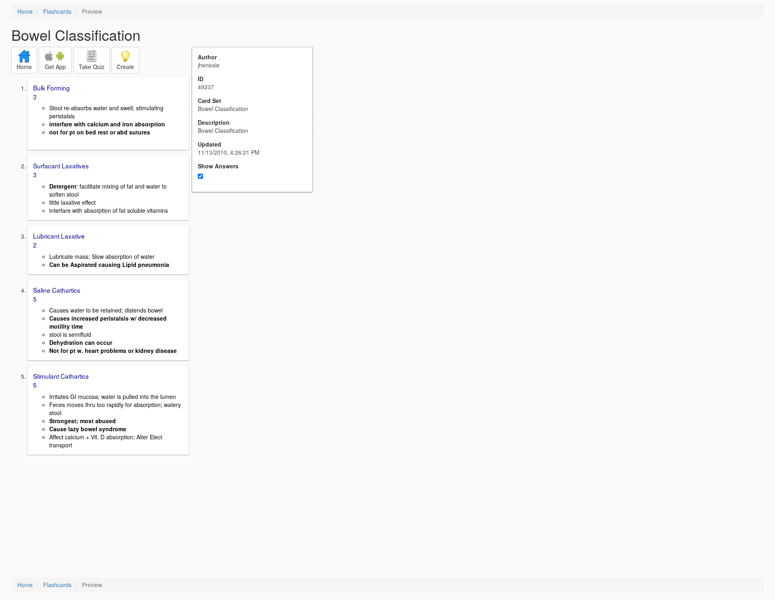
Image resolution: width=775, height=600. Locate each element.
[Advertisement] (257, 271)
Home (25, 11)
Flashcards (57, 11)
